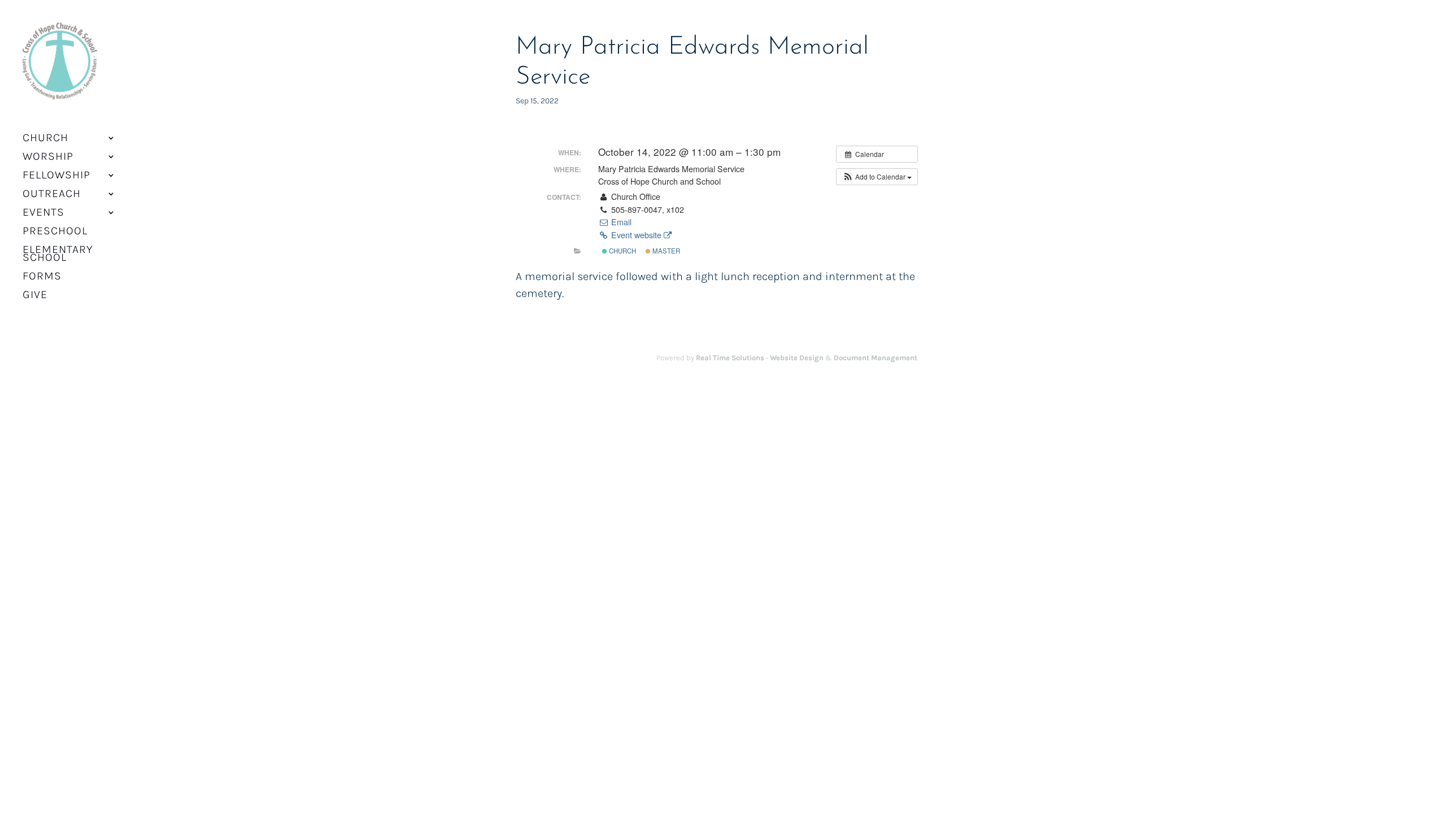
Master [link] (665, 250)
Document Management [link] (875, 357)
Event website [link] (636, 235)
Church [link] (621, 250)
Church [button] (45, 139)
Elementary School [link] (58, 255)
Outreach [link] (52, 195)
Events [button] (43, 213)
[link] (60, 68)
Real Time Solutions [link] (730, 357)
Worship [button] (48, 157)
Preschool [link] (55, 232)
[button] (877, 177)
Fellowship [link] (56, 176)
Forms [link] (42, 277)
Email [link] (620, 222)
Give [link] (35, 296)
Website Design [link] (797, 357)
